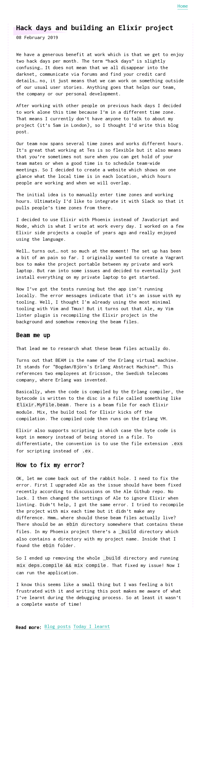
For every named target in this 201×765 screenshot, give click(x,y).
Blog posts (57, 626)
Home (182, 6)
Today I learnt (91, 626)
